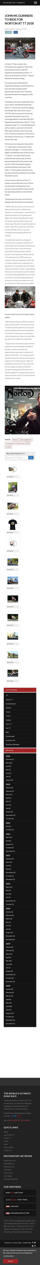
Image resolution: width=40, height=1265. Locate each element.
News (6, 1144)
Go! (31, 457)
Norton (15, 439)
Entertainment (11, 704)
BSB (7, 732)
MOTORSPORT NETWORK (19, 1120)
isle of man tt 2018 (23, 443)
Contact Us (8, 1150)
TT (15, 32)
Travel (8, 716)
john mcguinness (26, 439)
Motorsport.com (9, 1160)
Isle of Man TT (9, 1135)
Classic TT (9, 699)
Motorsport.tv (9, 1164)
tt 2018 (8, 447)
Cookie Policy (27, 1243)
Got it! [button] (10, 1261)
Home (6, 1132)
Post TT (9, 724)
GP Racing (7, 1170)
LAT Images (8, 1176)
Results (8, 708)
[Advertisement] (20, 1049)
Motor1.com (8, 1173)
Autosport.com (9, 1167)
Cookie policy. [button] (8, 1256)
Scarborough (10, 736)
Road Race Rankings (12, 744)
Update (8, 720)
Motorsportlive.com (11, 1179)
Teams (8, 32)
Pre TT (8, 728)
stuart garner (10, 443)
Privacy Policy (8, 1147)
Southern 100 (10, 740)
